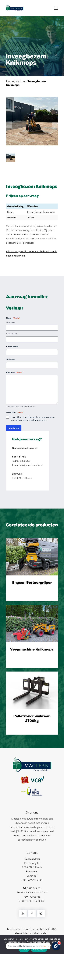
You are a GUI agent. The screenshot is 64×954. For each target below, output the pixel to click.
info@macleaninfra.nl (35, 892)
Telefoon (10, 359)
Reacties (14, 372)
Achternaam (11, 333)
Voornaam (10, 322)
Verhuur (21, 81)
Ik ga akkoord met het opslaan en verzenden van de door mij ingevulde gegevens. (33, 418)
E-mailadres (12, 346)
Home (10, 81)
